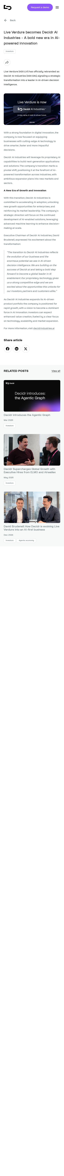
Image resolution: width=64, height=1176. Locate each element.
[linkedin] (17, 349)
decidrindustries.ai (44, 328)
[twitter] (26, 349)
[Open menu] (57, 7)
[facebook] (7, 349)
